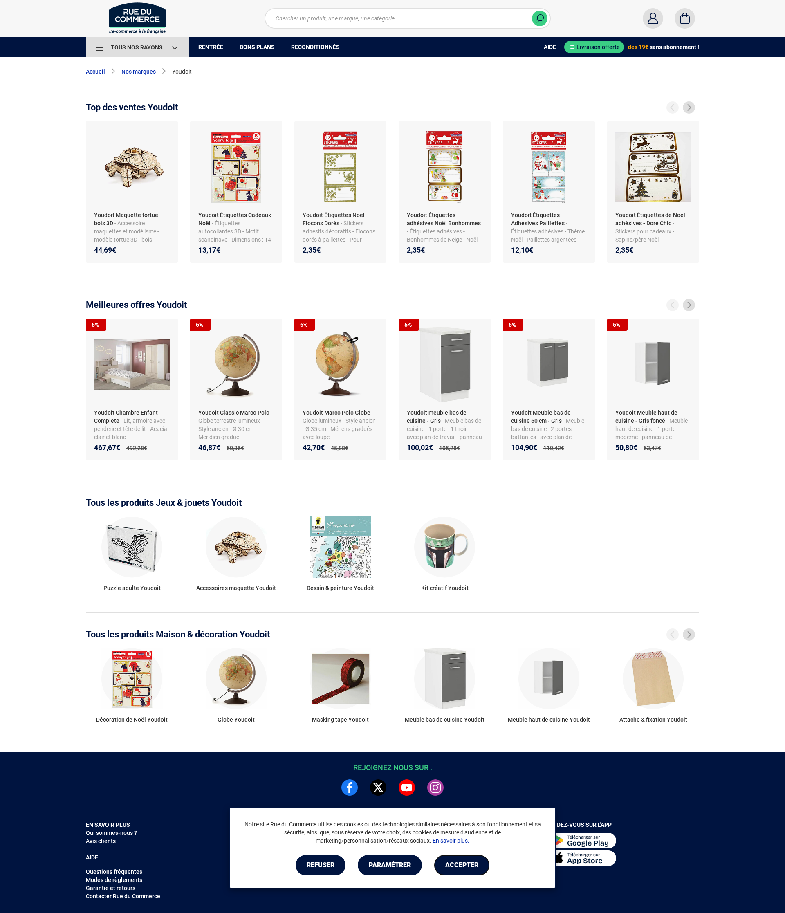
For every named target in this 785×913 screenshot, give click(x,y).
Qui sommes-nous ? (111, 833)
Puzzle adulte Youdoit (132, 588)
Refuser (320, 865)
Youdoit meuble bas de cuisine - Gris (437, 416)
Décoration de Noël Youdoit (132, 719)
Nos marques (138, 71)
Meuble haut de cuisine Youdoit (549, 719)
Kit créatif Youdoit (445, 588)
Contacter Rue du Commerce (123, 896)
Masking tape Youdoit (340, 719)
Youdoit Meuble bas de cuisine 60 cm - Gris (541, 416)
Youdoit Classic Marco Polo (233, 412)
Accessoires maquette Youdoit (236, 588)
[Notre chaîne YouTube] (407, 787)
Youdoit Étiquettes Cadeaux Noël (234, 219)
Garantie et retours (110, 888)
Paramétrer (390, 865)
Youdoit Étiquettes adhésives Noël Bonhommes (444, 219)
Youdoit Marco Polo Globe (336, 412)
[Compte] (653, 18)
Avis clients (101, 841)
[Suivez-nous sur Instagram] (435, 787)
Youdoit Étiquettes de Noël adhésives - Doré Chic (650, 219)
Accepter (461, 865)
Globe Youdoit (236, 719)
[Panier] (684, 18)
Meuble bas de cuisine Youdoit (444, 719)
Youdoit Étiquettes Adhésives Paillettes (538, 219)
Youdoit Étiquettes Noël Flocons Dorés (334, 219)
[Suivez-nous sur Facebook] (349, 787)
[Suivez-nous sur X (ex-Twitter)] (378, 787)
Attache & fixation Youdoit (653, 719)
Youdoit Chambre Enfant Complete (126, 416)
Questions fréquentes (114, 871)
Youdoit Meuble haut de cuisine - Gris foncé (646, 416)
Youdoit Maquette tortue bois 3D (126, 219)
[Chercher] (539, 18)
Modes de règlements (114, 880)
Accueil (95, 71)
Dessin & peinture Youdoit (340, 588)
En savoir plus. (451, 840)
